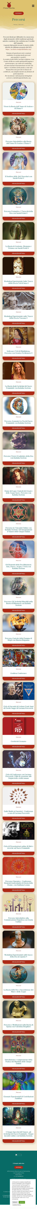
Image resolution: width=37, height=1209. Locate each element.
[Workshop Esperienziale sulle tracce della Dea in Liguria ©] (18, 932)
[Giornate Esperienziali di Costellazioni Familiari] (18, 1073)
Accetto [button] (22, 1202)
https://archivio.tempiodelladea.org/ (18, 49)
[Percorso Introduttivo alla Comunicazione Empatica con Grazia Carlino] (18, 895)
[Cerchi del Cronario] (18, 718)
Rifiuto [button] (15, 1202)
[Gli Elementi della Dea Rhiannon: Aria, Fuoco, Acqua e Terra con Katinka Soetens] (18, 542)
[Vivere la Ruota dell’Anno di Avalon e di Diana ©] (18, 83)
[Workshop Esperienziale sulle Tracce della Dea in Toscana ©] (18, 293)
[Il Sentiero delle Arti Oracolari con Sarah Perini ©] (18, 153)
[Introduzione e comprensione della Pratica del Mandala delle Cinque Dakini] (18, 1037)
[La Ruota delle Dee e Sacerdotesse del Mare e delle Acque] (18, 967)
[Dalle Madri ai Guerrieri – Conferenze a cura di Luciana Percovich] (18, 788)
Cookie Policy (16, 1205)
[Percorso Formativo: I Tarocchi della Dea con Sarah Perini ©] (18, 188)
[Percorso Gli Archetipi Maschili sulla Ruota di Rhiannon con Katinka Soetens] (18, 578)
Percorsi (18, 102)
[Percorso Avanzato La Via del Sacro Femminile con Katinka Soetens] (18, 398)
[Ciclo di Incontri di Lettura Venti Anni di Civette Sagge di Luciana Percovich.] (18, 683)
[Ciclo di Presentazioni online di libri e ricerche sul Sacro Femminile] (18, 823)
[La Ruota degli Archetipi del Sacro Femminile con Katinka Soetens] (18, 363)
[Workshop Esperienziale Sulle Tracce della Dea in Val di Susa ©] (18, 258)
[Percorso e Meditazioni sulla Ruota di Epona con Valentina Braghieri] (18, 1002)
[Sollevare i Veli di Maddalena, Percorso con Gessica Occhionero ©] (18, 328)
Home (15, 24)
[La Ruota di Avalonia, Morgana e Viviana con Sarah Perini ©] (18, 223)
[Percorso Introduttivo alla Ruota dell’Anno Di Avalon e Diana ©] (18, 118)
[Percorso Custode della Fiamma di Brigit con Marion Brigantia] (18, 615)
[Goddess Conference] (18, 650)
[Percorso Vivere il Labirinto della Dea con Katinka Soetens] (18, 433)
